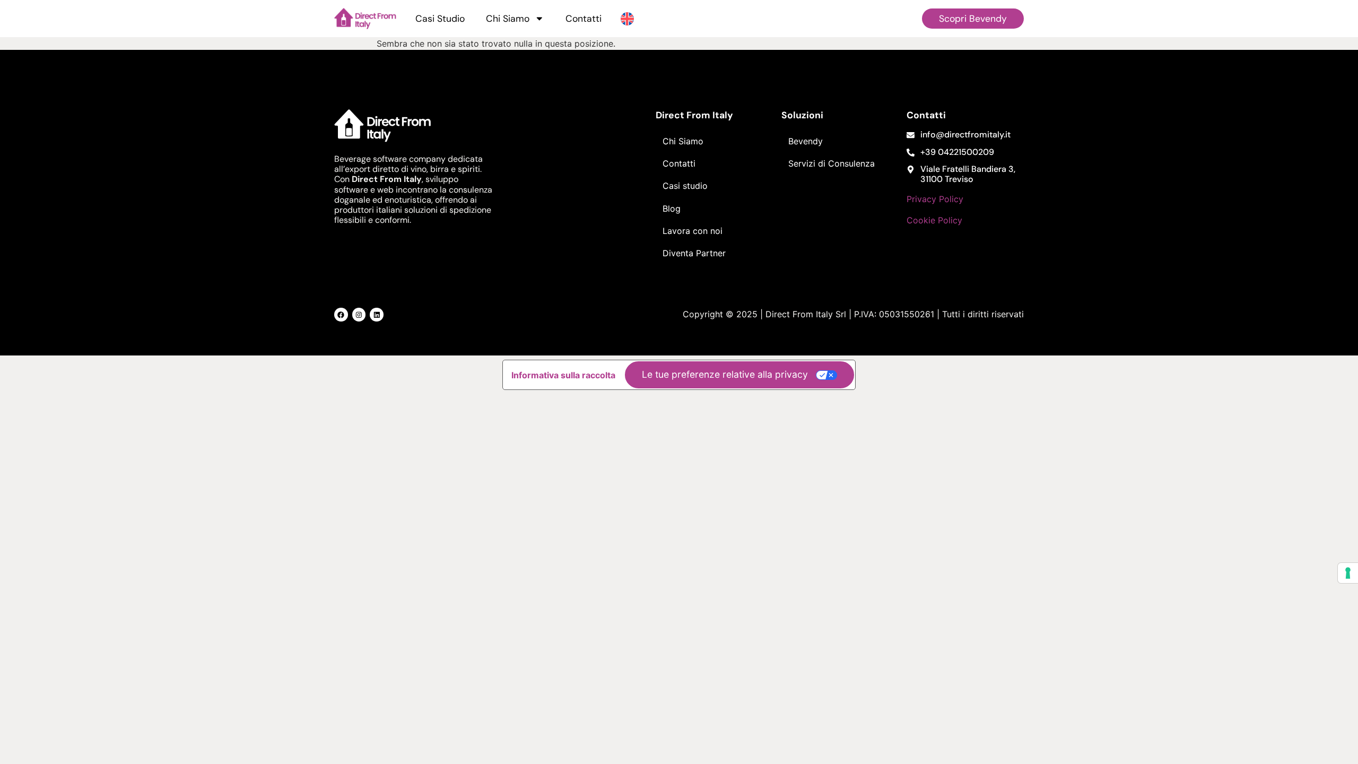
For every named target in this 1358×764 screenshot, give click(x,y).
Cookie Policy (934, 220)
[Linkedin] (377, 315)
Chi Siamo (507, 18)
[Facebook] (341, 315)
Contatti (583, 18)
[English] (627, 18)
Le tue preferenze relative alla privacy (725, 374)
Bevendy (805, 141)
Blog (672, 208)
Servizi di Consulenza (831, 163)
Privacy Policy (935, 199)
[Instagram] (359, 315)
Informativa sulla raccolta (563, 375)
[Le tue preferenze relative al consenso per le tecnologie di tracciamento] (1348, 573)
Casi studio (685, 185)
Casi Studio (440, 18)
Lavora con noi (692, 230)
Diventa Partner (694, 253)
